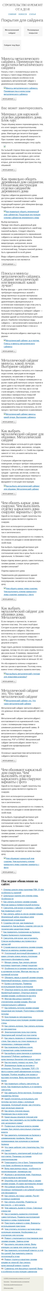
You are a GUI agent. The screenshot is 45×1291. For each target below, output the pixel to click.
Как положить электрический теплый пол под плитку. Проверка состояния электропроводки (21, 1156)
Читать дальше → (9, 99)
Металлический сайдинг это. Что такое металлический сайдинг (19, 693)
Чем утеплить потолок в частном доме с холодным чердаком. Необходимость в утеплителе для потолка (21, 1232)
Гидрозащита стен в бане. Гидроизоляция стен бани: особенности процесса (22, 1164)
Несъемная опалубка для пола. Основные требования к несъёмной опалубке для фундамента (22, 1189)
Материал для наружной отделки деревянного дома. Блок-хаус (21, 117)
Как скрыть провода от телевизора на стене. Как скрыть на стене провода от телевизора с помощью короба (20, 1041)
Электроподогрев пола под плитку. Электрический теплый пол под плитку (19, 1033)
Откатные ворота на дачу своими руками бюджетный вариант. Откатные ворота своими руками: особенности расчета (21, 992)
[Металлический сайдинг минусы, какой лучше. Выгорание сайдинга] (22, 416)
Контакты (6, 1281)
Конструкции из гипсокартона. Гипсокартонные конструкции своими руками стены (22, 1019)
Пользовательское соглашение (19, 1281)
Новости (22, 13)
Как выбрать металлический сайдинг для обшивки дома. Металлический (22, 612)
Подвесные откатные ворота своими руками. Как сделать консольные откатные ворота (20, 1129)
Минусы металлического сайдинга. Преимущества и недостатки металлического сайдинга (22, 63)
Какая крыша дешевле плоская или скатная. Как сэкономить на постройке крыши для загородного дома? (22, 1119)
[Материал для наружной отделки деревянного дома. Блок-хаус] (22, 146)
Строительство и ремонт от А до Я (22, 7)
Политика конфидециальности (13, 1284)
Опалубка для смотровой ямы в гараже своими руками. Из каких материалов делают (22, 1182)
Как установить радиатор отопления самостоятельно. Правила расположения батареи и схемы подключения (20, 1216)
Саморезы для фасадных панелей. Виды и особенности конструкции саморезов (22, 1270)
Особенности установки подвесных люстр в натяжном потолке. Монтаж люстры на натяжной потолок (22, 971)
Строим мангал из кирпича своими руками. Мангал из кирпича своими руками (22, 949)
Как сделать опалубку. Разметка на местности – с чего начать (19, 1203)
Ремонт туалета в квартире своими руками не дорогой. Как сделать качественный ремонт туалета (19, 1262)
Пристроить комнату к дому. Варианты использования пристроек (20, 1224)
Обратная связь (8, 1288)
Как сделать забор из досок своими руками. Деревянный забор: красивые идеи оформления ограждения (22, 916)
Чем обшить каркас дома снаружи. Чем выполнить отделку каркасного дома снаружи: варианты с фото (21, 507)
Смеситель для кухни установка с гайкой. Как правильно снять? (21, 909)
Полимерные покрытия (33, 31)
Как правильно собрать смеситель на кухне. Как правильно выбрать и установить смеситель (21, 1086)
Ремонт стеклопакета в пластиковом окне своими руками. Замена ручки (22, 1240)
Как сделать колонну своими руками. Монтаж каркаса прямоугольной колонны (20, 903)
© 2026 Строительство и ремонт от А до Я (17, 1278)
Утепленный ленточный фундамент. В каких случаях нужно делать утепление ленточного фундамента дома (20, 956)
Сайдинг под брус (12, 45)
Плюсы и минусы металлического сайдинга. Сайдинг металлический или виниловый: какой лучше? (20, 279)
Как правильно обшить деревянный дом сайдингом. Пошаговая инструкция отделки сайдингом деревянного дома (22, 185)
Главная (12, 13)
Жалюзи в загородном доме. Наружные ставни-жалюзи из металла (21, 1176)
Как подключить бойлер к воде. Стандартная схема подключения (17, 1049)
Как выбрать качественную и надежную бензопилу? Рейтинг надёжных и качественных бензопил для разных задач (21, 1056)
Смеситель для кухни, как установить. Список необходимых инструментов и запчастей (19, 941)
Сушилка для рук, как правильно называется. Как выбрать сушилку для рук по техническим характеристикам (22, 925)
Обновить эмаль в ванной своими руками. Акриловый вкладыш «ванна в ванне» (22, 979)
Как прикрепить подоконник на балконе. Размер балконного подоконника (20, 933)
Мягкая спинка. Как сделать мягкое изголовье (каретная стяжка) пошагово (19, 964)
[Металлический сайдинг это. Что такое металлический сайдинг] (22, 702)
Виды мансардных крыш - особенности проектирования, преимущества (21, 1170)
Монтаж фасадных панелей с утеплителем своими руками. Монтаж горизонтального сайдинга (18, 1001)
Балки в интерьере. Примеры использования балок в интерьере (17, 985)
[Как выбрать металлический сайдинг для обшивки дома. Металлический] (22, 675)
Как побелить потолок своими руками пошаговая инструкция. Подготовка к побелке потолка (22, 1010)
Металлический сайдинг (12, 31)
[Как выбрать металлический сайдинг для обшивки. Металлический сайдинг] (22, 488)
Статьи (32, 13)
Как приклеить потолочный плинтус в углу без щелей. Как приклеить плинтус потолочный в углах (22, 1253)
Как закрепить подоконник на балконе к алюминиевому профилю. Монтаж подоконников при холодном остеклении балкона (21, 1140)
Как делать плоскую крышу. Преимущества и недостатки (15, 1112)
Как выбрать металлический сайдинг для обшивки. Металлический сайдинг (22, 435)
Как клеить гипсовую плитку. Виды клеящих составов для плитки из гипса (19, 1246)
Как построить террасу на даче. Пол (21, 1062)
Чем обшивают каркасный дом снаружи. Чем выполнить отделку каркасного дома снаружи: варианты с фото (21, 775)
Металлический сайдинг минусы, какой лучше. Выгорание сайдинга (19, 363)
